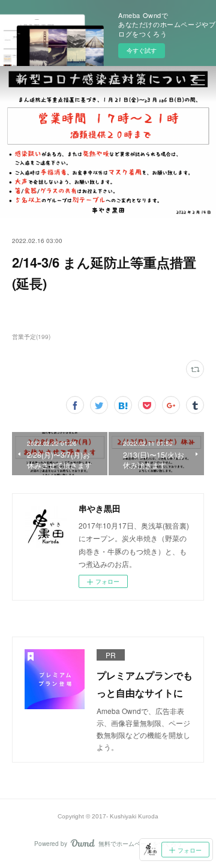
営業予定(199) (31, 336)
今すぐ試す (142, 50)
